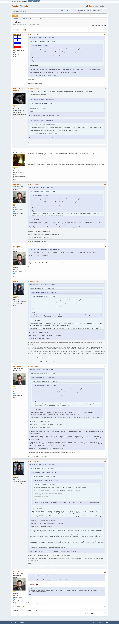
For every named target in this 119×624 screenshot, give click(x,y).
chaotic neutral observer (18, 89)
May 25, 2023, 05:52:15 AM (33, 461)
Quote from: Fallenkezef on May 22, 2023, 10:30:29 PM (43, 41)
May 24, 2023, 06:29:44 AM (33, 281)
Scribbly (15, 281)
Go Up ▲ (106, 622)
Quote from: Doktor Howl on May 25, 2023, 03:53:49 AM (42, 464)
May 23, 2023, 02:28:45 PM (33, 150)
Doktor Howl (17, 184)
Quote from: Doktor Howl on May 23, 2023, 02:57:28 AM (42, 37)
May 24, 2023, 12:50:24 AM (33, 246)
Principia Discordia (20, 6)
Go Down (14, 30)
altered (15, 151)
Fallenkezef (17, 34)
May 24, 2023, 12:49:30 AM (33, 184)
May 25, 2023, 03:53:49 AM (33, 366)
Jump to (85, 613)
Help (94, 622)
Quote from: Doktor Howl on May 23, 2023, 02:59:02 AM (43, 191)
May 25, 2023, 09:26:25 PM (33, 572)
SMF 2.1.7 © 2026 (14, 622)
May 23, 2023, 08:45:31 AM (33, 34)
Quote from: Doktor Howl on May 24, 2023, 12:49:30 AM (42, 284)
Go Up (13, 606)
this (38, 55)
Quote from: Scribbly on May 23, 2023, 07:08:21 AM (41, 187)
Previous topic (96, 25)
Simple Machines (22, 622)
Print (105, 30)
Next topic (103, 25)
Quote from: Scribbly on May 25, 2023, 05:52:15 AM (41, 575)
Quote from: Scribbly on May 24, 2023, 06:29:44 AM (41, 369)
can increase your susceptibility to (75, 10)
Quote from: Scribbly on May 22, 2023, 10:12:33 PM (43, 45)
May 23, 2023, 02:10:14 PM (33, 88)
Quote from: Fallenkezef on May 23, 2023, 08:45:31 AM (42, 120)
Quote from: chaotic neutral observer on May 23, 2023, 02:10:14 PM (45, 249)
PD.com (66, 10)
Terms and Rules (99, 622)
